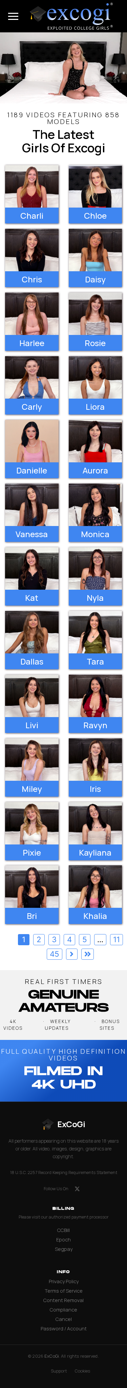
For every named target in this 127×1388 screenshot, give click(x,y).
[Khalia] (95, 886)
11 (116, 939)
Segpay (63, 1249)
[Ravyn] (95, 696)
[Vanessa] (32, 505)
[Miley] (32, 759)
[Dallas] (32, 632)
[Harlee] (32, 313)
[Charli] (32, 186)
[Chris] (32, 250)
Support (59, 1371)
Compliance (63, 1309)
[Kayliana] (95, 823)
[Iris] (95, 759)
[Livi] (32, 696)
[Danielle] (32, 441)
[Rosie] (95, 313)
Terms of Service (64, 1291)
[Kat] (32, 568)
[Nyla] (95, 568)
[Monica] (95, 505)
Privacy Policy (64, 1281)
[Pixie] (32, 823)
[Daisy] (95, 250)
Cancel (64, 1319)
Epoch (63, 1239)
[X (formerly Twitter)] (77, 1189)
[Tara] (95, 632)
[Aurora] (95, 441)
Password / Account (64, 1328)
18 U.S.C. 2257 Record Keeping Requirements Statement (63, 1172)
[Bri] (32, 886)
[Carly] (32, 377)
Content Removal (63, 1300)
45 (54, 953)
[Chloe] (95, 186)
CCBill (63, 1230)
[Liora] (95, 377)
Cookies (82, 1371)
